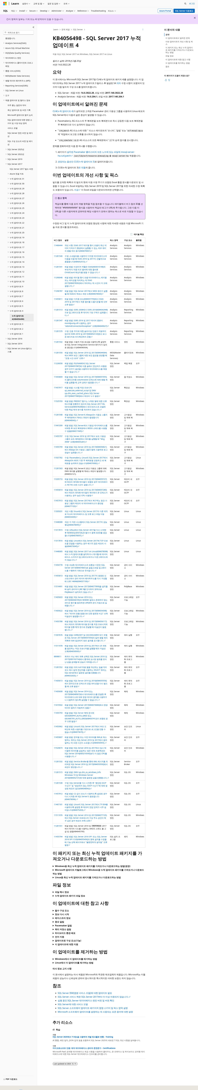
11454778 (58, 565)
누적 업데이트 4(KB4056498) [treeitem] (18, 317)
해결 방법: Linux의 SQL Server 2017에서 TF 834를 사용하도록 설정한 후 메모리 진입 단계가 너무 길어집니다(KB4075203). (86, 807)
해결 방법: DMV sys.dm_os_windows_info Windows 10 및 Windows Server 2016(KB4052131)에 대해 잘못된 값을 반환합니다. (86, 775)
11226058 (58, 363)
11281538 (58, 783)
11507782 (58, 457)
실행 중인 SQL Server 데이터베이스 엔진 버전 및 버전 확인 (86, 1000)
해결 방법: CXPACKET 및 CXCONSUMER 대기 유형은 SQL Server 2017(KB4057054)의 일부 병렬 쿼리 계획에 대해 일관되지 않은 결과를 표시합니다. (86, 638)
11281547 (58, 320)
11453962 (58, 726)
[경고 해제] (195, 18)
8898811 (57, 656)
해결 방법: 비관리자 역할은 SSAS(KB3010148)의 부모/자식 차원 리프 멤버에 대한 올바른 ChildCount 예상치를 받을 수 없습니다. (85, 269)
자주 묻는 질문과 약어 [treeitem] (17, 105)
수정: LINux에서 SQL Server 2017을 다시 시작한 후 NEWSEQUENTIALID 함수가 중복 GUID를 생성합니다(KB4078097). (86, 533)
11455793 (58, 713)
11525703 (58, 401)
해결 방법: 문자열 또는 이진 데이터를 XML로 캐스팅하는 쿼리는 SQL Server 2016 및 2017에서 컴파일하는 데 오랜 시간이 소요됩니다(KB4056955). (86, 740)
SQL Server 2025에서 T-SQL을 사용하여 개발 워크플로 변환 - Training (83, 1037)
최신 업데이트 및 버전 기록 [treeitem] (19, 110)
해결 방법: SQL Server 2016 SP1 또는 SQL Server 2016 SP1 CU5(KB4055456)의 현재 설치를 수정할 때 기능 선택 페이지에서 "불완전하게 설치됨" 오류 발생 (86, 840)
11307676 (58, 635)
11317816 (58, 540)
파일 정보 (170, 56)
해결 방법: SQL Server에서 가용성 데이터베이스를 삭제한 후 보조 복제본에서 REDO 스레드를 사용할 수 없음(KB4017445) (86, 428)
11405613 (58, 680)
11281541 (58, 266)
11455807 (58, 737)
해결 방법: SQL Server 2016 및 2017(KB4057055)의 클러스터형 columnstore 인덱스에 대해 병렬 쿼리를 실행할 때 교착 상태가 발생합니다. (86, 380)
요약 (167, 34)
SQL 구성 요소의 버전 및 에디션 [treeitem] (20, 143)
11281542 (58, 342)
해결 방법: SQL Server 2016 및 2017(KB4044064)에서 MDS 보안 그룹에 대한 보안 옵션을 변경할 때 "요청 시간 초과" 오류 (86, 355)
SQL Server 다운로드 (184, 11)
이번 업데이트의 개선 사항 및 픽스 (179, 42)
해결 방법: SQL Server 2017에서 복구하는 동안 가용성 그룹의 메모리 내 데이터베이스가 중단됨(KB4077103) (86, 503)
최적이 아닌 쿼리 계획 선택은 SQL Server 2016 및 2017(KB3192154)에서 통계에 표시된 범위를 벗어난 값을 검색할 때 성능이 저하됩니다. (86, 659)
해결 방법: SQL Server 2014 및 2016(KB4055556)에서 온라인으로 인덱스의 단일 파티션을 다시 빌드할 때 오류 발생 (86, 683)
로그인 (192, 3)
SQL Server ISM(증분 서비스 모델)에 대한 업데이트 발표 (85, 993)
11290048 (58, 277)
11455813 (58, 575)
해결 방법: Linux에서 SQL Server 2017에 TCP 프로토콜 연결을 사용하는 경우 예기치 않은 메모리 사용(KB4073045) (86, 543)
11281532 (58, 761)
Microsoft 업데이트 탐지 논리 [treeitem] (20, 115)
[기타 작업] (143, 29)
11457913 (58, 500)
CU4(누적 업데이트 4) (63, 111)
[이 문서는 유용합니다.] (165, 80)
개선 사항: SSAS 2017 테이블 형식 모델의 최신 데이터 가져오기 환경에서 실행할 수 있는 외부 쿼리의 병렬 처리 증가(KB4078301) (86, 248)
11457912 (58, 793)
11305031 (58, 511)
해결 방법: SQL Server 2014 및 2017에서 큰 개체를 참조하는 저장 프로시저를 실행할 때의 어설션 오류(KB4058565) (85, 648)
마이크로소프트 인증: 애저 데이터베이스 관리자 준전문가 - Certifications (84, 1048)
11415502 (58, 705)
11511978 (58, 645)
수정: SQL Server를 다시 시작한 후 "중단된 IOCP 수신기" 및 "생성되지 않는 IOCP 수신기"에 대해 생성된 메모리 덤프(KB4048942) (86, 786)
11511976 (58, 815)
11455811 (58, 299)
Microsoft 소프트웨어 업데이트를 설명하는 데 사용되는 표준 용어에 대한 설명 (95, 1011)
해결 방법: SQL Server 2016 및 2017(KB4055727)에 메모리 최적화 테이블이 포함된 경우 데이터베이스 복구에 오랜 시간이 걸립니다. (86, 482)
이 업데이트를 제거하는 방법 (178, 63)
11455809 (58, 377)
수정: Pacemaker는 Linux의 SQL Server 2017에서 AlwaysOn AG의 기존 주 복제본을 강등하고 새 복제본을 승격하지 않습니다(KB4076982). (86, 460)
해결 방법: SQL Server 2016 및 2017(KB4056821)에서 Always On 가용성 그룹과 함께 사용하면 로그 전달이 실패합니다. (86, 450)
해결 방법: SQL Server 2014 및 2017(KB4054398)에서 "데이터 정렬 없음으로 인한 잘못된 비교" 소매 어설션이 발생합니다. (86, 613)
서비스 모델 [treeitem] (13, 128)
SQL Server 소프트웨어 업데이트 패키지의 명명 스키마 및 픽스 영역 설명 (93, 1008)
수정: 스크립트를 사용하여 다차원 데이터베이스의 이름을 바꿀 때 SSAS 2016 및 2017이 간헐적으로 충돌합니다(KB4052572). (86, 259)
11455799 (58, 447)
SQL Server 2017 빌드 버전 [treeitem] (21, 169)
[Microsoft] (5, 3)
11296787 (58, 291)
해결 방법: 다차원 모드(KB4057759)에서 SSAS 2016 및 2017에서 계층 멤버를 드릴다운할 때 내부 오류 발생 (86, 302)
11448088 (58, 522)
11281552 (58, 667)
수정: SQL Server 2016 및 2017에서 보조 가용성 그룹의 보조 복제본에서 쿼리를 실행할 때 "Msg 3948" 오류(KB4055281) (85, 439)
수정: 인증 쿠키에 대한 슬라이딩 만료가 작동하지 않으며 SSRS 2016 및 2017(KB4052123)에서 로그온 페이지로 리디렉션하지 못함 (86, 334)
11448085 (58, 551)
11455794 (58, 836)
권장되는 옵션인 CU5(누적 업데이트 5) (76, 161)
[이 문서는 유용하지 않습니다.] (169, 80)
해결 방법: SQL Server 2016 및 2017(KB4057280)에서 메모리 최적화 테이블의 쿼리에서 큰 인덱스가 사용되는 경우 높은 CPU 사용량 (86, 493)
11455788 (58, 621)
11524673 (58, 748)
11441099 (58, 425)
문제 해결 (66, 29)
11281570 (58, 331)
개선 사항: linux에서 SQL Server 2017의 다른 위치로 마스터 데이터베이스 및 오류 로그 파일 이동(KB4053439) (86, 514)
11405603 (58, 597)
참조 (167, 66)
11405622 (58, 610)
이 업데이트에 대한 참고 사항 (178, 59)
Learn (55, 29)
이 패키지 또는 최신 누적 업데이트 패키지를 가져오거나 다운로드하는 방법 (180, 50)
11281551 (58, 826)
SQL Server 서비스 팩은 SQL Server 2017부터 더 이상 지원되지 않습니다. (93, 996)
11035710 (58, 479)
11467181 (58, 804)
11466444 (58, 245)
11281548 (58, 414)
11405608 (58, 691)
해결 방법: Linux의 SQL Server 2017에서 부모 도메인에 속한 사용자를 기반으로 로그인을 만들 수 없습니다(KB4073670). (85, 729)
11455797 (58, 436)
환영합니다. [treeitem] (10, 38)
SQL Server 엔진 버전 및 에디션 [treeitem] (20, 135)
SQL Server (78, 29)
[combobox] (18, 32)
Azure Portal (165, 11)
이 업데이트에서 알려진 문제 (178, 38)
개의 (119, 83)
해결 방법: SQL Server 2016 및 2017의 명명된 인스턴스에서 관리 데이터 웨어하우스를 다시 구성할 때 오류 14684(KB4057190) (86, 578)
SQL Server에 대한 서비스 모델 (73, 1004)
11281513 (58, 309)
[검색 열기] (185, 3)
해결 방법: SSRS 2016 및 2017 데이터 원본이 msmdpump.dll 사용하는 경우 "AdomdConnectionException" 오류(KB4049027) (86, 323)
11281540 (58, 256)
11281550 (58, 352)
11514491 (58, 586)
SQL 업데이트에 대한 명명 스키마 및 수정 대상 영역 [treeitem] (20, 121)
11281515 (58, 772)
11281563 (58, 468)
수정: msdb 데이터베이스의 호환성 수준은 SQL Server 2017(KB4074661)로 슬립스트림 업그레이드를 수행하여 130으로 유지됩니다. (85, 568)
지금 (76, 189)
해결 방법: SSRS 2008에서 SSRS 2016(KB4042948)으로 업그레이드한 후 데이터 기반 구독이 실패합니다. (86, 312)
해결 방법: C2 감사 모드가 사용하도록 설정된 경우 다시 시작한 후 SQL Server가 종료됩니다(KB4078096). (86, 796)
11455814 (58, 490)
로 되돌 (82, 167)
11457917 (58, 387)
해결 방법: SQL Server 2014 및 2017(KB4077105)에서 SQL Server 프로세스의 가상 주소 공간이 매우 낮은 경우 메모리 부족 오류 (86, 818)
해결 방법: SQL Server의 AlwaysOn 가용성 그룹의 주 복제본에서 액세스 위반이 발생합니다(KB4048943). (86, 417)
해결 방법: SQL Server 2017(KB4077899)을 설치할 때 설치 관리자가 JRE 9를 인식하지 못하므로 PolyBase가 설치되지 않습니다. (86, 589)
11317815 (58, 530)
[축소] (33, 27)
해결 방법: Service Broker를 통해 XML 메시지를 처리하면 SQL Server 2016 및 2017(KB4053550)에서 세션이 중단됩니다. (86, 764)
